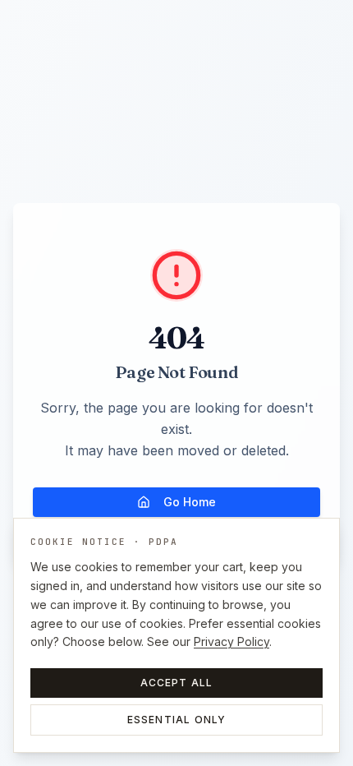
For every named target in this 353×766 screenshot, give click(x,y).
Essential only (177, 719)
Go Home (189, 502)
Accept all (176, 682)
